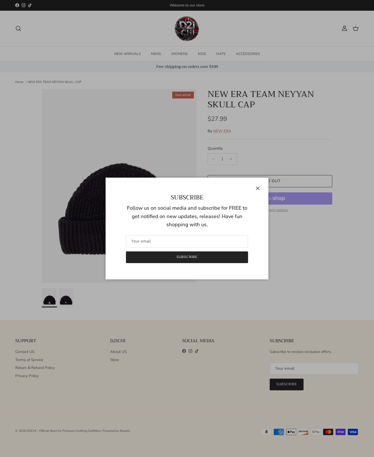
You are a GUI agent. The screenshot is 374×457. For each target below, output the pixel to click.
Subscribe (187, 257)
